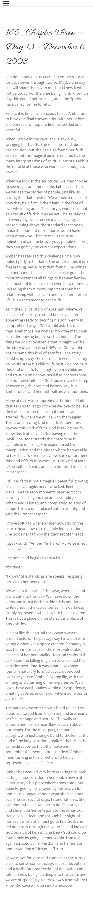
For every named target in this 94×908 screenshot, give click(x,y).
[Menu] (6, 3)
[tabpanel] (47, 481)
